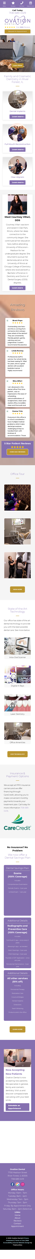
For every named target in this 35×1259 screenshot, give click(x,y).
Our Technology (17, 754)
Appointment (17, 1226)
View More (17, 589)
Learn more (17, 117)
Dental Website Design (21, 1243)
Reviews (17, 1221)
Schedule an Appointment (14, 1106)
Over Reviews (17, 452)
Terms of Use (20, 1240)
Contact (17, 1223)
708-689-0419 (17, 12)
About (17, 1218)
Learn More (17, 65)
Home (17, 1215)
